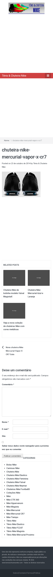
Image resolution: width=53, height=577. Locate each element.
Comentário (8, 384)
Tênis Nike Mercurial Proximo (20, 535)
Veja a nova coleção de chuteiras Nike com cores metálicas (13, 326)
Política (37, 573)
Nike (8, 496)
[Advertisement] (26, 43)
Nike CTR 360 (12, 500)
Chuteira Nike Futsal (15, 482)
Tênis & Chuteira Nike (14, 75)
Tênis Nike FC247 (14, 528)
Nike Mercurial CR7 (15, 514)
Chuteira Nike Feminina (17, 479)
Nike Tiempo (12, 517)
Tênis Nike (11, 521)
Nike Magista (12, 507)
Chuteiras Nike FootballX (18, 489)
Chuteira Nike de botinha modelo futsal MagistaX (13, 293)
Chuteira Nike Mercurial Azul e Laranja (35, 293)
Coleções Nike (13, 493)
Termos (30, 573)
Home (6, 140)
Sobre (15, 573)
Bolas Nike (11, 464)
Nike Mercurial (13, 510)
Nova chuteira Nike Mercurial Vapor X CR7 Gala (14, 351)
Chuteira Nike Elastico (16, 475)
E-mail (5, 429)
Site (4, 436)
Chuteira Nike (12, 471)
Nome (5, 422)
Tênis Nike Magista (15, 531)
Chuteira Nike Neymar (16, 486)
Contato (22, 573)
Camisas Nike (12, 468)
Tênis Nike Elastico (15, 524)
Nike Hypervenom (14, 503)
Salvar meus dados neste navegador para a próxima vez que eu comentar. (25, 448)
